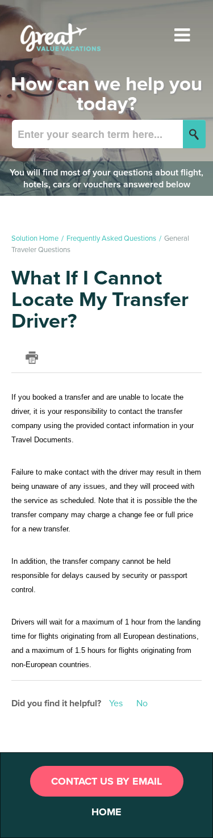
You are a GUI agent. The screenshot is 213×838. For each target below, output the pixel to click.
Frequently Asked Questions (111, 238)
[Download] (86, 416)
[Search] (194, 134)
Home (106, 812)
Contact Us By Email (106, 781)
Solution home (35, 238)
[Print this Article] (32, 357)
